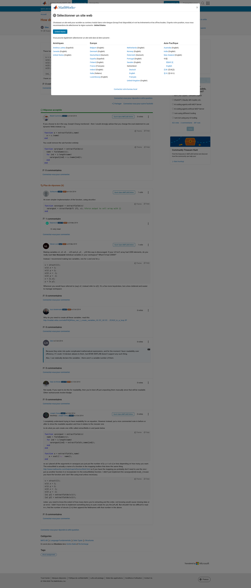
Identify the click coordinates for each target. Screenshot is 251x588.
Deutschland (95, 55)
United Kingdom (133, 81)
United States (58, 55)
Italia (92, 73)
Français (132, 77)
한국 (165, 73)
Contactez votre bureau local (125, 89)
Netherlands (132, 48)
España (93, 59)
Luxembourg (95, 77)
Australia (167, 48)
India (166, 51)
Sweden (130, 62)
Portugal (130, 59)
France (93, 66)
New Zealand (169, 55)
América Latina (59, 48)
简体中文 (169, 62)
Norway (130, 51)
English (132, 73)
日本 (165, 70)
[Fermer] (197, 7)
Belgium (93, 48)
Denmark (93, 51)
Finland (93, 62)
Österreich (131, 55)
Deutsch (132, 70)
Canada (56, 51)
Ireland (93, 70)
